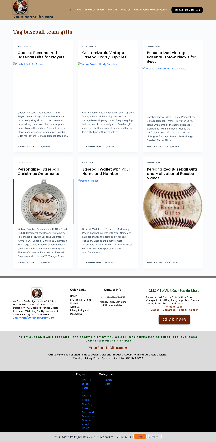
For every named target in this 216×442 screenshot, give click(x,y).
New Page (87, 404)
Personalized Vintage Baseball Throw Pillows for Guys (171, 57)
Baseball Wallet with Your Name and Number (106, 171)
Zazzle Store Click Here (187, 9)
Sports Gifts (24, 46)
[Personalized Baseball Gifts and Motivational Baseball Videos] (173, 206)
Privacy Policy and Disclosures (150, 10)
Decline (154, 436)
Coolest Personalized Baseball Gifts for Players (41, 55)
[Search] (70, 10)
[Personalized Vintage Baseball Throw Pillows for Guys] (173, 89)
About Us (125, 10)
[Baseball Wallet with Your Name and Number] (108, 201)
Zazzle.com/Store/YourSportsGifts (34, 317)
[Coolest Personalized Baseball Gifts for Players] (43, 85)
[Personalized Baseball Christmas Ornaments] (43, 201)
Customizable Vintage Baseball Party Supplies (104, 55)
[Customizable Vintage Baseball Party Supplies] (108, 85)
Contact (112, 10)
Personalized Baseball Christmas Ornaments (38, 171)
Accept (140, 436)
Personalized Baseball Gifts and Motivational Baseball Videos (172, 174)
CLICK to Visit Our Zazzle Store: (174, 290)
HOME (78, 10)
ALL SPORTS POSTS (86, 396)
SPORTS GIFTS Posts (94, 10)
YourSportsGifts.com (33, 17)
